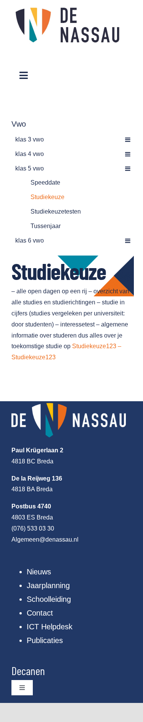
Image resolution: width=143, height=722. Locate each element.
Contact (40, 613)
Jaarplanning (48, 585)
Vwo (18, 124)
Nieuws (39, 572)
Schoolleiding (49, 599)
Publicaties (45, 640)
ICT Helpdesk (49, 626)
